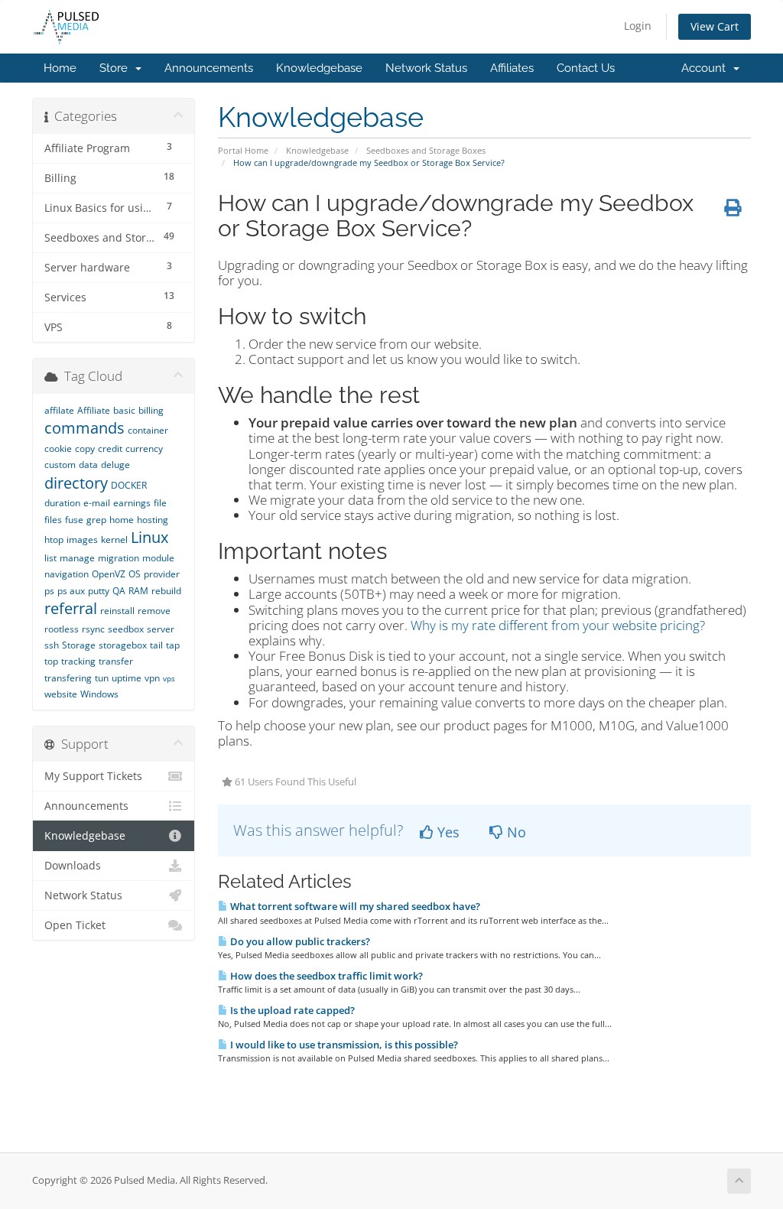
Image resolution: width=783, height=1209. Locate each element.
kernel (114, 539)
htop (53, 539)
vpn (152, 677)
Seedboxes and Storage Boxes (426, 150)
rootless (61, 628)
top (51, 661)
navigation (66, 573)
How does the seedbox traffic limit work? (325, 976)
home (121, 519)
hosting (152, 519)
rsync (93, 628)
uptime (126, 677)
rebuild (166, 590)
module (158, 557)
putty (98, 590)
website (60, 693)
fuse (74, 519)
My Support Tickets (93, 776)
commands (84, 428)
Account (706, 68)
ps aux (71, 590)
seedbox (126, 628)
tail (156, 645)
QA (118, 590)
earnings (132, 502)
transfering (68, 677)
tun (102, 677)
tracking (78, 661)
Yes (447, 832)
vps (169, 678)
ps (49, 590)
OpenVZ (108, 573)
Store (116, 68)
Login (637, 25)
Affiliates (512, 68)
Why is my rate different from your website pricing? (558, 625)
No (514, 832)
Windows (99, 693)
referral (70, 608)
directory (76, 483)
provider (162, 573)
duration (62, 502)
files (53, 519)
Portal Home (243, 150)
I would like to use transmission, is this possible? (343, 1044)
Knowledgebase (319, 68)
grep (96, 519)
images (82, 539)
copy (85, 448)
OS (134, 573)
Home (60, 68)
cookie (58, 448)
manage (77, 557)
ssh (51, 645)
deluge (115, 464)
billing (151, 410)
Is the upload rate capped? (291, 1010)
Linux (149, 537)
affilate (59, 410)
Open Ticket (75, 925)
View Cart (714, 26)
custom (60, 464)
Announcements (208, 68)
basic (124, 410)
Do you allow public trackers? (299, 941)
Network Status (426, 68)
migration (118, 557)
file (160, 502)
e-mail (96, 502)
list (50, 557)
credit (110, 448)
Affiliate (93, 410)
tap (173, 645)
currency (144, 448)
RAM (138, 590)
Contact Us (586, 68)
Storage (79, 645)
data (88, 464)
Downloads (72, 866)
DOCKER (129, 485)
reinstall (117, 610)
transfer (116, 661)
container (148, 430)
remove (154, 610)
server (160, 628)
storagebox (123, 645)
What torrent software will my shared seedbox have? (354, 906)
